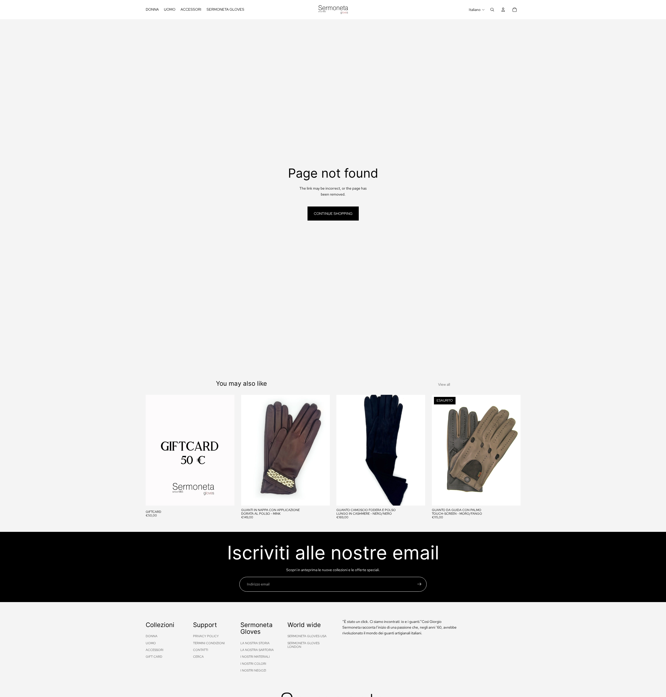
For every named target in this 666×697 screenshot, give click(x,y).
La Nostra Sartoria (257, 650)
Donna (151, 636)
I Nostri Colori (253, 664)
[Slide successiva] (322, 450)
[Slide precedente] (249, 450)
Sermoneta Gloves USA (306, 636)
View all (444, 384)
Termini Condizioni (209, 643)
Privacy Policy (206, 636)
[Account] (503, 9)
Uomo (151, 643)
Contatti (200, 650)
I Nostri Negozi (253, 670)
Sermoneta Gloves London (303, 645)
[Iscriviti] (419, 584)
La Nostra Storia (255, 643)
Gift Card (154, 657)
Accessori (154, 650)
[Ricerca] (492, 9)
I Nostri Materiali (255, 657)
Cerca (198, 657)
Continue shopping (333, 213)
